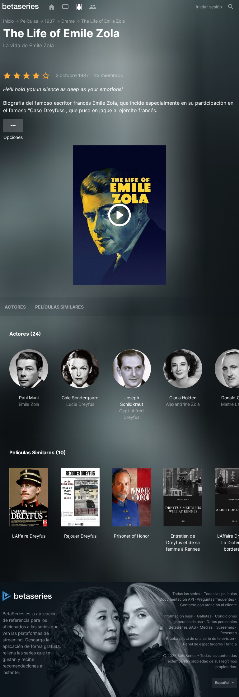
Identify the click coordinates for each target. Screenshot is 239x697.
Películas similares (59, 307)
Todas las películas (220, 593)
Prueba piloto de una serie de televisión (200, 638)
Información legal (178, 616)
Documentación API (176, 599)
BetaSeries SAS (182, 627)
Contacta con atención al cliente (208, 605)
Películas (29, 21)
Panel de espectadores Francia (210, 644)
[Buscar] (231, 7)
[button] (28, 384)
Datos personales (222, 621)
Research (228, 633)
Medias (206, 627)
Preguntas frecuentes (215, 599)
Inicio (8, 21)
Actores (15, 307)
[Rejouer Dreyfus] (80, 497)
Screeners (225, 627)
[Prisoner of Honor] (131, 497)
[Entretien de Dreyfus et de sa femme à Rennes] (182, 497)
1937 (50, 21)
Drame (68, 21)
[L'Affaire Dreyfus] (28, 497)
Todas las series (186, 593)
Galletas (204, 616)
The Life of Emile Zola (103, 21)
